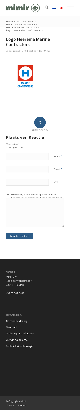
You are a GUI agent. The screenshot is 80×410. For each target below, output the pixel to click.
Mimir (47, 51)
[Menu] (68, 8)
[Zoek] (45, 8)
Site (56, 181)
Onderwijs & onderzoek (20, 333)
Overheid (11, 327)
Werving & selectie (17, 340)
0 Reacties (30, 51)
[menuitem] (45, 8)
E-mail (58, 169)
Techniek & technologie (19, 346)
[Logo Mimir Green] (33, 8)
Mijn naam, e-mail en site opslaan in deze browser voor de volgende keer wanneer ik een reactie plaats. (36, 197)
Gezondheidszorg (16, 321)
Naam (58, 156)
